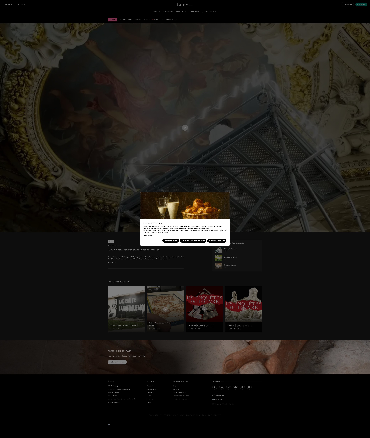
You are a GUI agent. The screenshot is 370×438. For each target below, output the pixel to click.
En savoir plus (148, 235)
